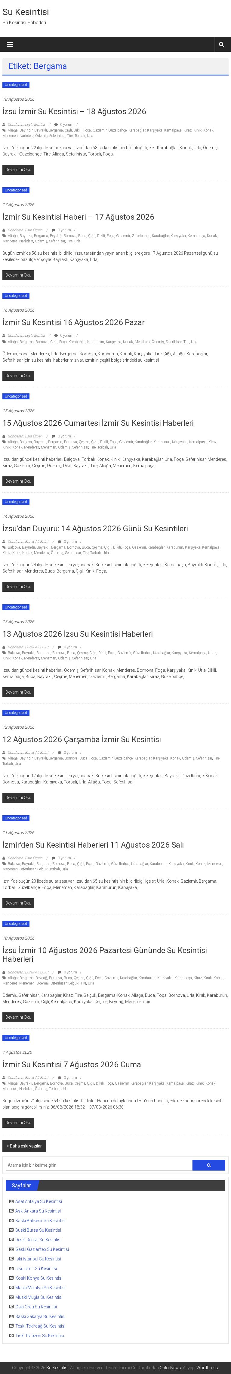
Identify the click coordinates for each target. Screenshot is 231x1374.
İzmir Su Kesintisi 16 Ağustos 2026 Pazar (73, 322)
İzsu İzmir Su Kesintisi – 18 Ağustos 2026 (74, 111)
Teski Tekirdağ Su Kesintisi (40, 1326)
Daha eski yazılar (26, 1146)
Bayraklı (40, 130)
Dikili (78, 130)
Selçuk (42, 869)
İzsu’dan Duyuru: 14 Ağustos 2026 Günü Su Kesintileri (95, 528)
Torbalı (80, 136)
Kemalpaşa (173, 130)
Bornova (69, 236)
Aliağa (13, 130)
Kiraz (187, 130)
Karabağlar (136, 130)
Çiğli (68, 130)
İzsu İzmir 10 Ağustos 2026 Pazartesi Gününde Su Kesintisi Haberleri (104, 955)
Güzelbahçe (117, 130)
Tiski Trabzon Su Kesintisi (39, 1335)
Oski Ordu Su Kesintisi (36, 1306)
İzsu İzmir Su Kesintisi (36, 1268)
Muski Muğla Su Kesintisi (38, 1297)
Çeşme (84, 442)
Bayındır (26, 130)
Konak (208, 130)
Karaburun (95, 342)
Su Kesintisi (25, 12)
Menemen (10, 136)
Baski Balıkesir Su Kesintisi (40, 1220)
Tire (70, 136)
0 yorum (66, 125)
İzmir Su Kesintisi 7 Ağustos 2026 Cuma (71, 1064)
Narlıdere (26, 136)
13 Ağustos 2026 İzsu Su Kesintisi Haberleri (77, 633)
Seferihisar (57, 136)
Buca (82, 236)
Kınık (197, 130)
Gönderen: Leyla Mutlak (26, 125)
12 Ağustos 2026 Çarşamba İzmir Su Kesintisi (81, 739)
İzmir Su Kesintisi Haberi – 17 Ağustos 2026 (78, 216)
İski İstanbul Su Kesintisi (38, 1259)
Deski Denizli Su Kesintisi (38, 1239)
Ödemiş (41, 136)
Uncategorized (16, 85)
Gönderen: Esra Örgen (25, 230)
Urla (90, 136)
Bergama (56, 130)
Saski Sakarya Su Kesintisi (40, 1316)
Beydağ (56, 236)
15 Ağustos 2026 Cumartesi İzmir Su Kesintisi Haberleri (98, 423)
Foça (87, 130)
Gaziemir (99, 130)
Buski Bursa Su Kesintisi (38, 1230)
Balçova (26, 442)
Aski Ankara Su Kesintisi (38, 1211)
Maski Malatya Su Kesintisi (40, 1287)
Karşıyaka (154, 130)
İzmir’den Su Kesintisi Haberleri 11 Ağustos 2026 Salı (93, 844)
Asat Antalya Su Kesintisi (38, 1201)
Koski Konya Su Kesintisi (38, 1278)
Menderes (9, 241)
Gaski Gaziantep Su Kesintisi (42, 1249)
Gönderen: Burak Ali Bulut (28, 542)
